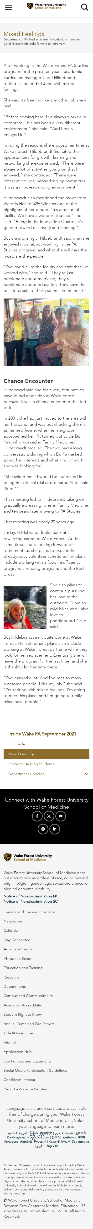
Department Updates (26, 774)
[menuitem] (46, 734)
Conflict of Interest (19, 1079)
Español (11, 1133)
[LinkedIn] (54, 829)
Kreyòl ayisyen (16, 1137)
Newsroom (13, 921)
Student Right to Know (23, 1014)
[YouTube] (60, 816)
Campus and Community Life (28, 995)
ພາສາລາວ (69, 1137)
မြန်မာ (34, 1133)
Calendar (11, 930)
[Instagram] (43, 829)
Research (11, 977)
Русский (40, 1141)
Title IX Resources (19, 1033)
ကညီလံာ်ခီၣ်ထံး (38, 1137)
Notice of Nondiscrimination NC (31, 896)
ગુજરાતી (80, 1133)
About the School (19, 958)
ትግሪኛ (66, 1141)
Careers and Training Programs (30, 912)
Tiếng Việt (51, 1146)
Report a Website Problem (26, 1089)
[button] (84, 773)
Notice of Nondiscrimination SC (31, 901)
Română (26, 1141)
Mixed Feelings (21, 754)
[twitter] (49, 816)
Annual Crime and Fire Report (29, 1024)
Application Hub (18, 1051)
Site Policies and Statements (28, 1061)
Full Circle (16, 744)
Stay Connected (17, 940)
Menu (9, 5)
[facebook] (37, 816)
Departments (15, 986)
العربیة (23, 1133)
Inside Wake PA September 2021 (42, 734)
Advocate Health (18, 949)
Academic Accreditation (24, 1005)
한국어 (56, 1137)
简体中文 (46, 1133)
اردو (39, 1146)
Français (67, 1133)
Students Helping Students (31, 764)
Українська (80, 1141)
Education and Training (23, 968)
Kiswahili (54, 1141)
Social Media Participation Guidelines (35, 1070)
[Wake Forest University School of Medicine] (46, 858)
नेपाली (81, 1137)
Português (11, 1141)
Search (83, 2)
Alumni (10, 1042)
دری (57, 1133)
